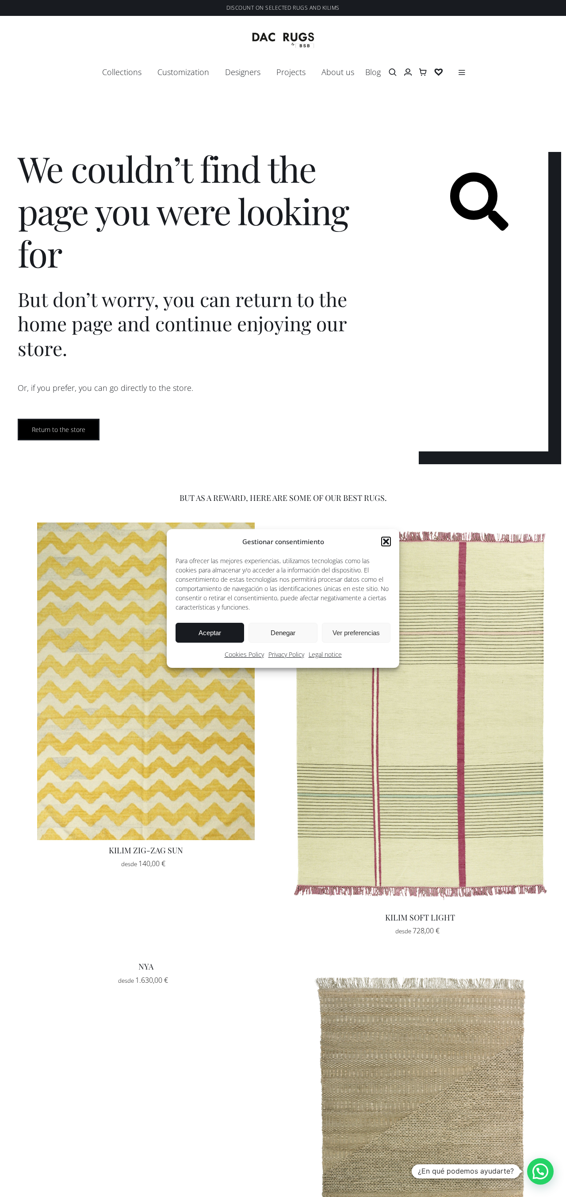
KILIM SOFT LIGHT (420, 917)
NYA (145, 966)
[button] (386, 541)
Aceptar (210, 632)
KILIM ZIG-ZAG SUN (146, 850)
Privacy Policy (286, 654)
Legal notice (325, 654)
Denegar (283, 632)
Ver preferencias (356, 632)
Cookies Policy (244, 654)
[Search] (392, 72)
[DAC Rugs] (283, 36)
